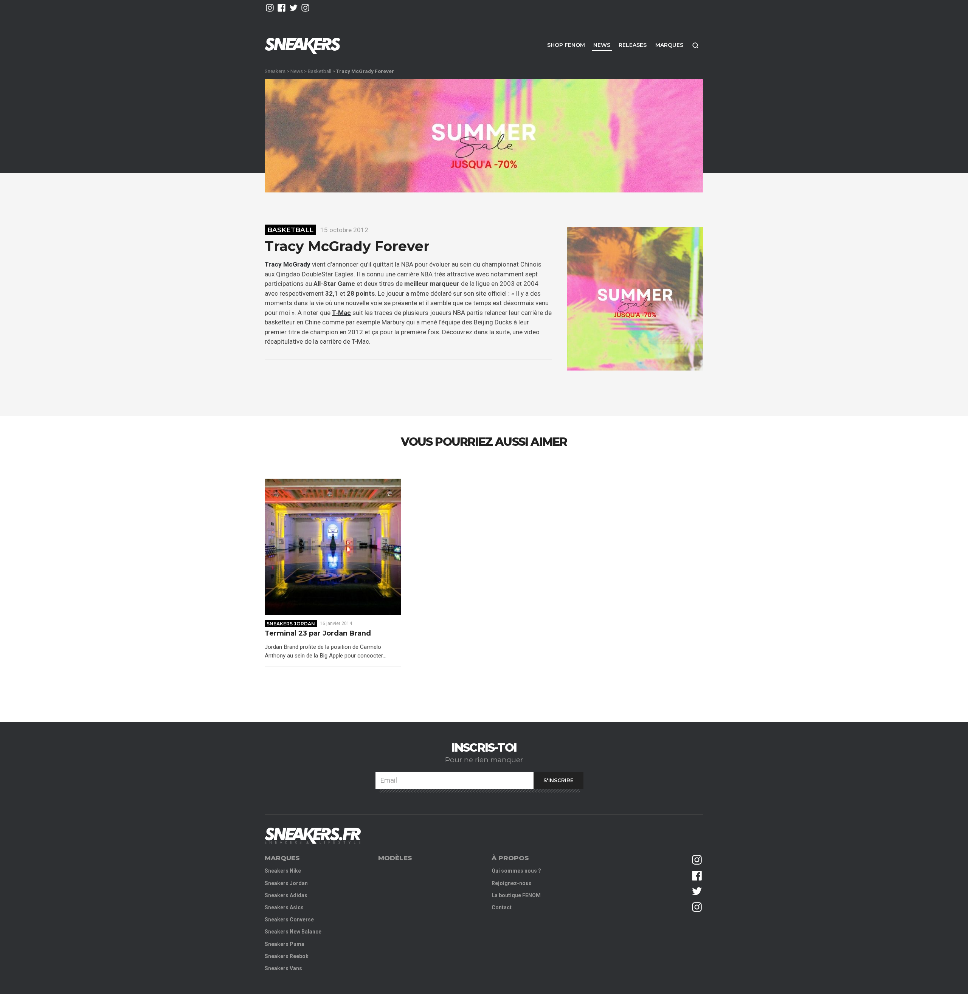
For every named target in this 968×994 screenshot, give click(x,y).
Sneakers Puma (284, 944)
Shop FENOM (566, 45)
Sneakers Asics (284, 907)
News (601, 45)
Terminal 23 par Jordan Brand (318, 633)
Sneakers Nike (283, 871)
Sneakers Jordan (291, 623)
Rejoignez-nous (512, 883)
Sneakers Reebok (287, 956)
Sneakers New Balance (293, 932)
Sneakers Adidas (286, 895)
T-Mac (341, 312)
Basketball (319, 71)
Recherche (695, 45)
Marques (669, 45)
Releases (633, 45)
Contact (502, 907)
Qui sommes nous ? (516, 871)
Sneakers (275, 71)
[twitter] (294, 8)
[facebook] (281, 8)
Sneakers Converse (289, 919)
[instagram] (270, 8)
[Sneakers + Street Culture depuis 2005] (313, 836)
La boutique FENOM (516, 895)
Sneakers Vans (283, 968)
